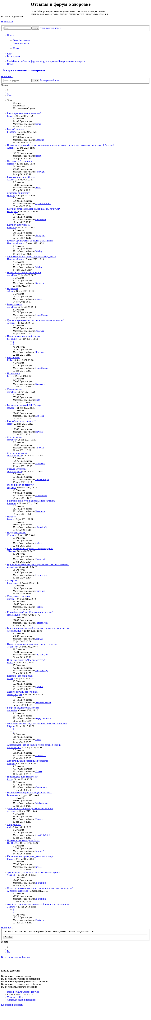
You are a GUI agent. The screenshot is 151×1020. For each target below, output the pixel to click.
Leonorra (11, 132)
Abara (10, 179)
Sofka (38, 124)
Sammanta (40, 384)
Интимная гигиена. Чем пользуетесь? (26, 660)
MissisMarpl (41, 495)
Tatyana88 (12, 646)
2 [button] (7, 92)
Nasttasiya (40, 463)
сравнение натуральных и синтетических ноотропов (33, 872)
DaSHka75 (12, 843)
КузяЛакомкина (43, 203)
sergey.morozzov (43, 718)
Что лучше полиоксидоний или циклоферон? (30, 548)
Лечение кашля (14, 389)
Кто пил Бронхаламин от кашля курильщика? (30, 240)
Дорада (10, 599)
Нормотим (12, 288)
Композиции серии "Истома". (22, 177)
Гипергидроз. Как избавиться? (22, 776)
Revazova (11, 503)
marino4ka (12, 710)
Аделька (11, 323)
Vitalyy (38, 251)
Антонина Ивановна (17, 891)
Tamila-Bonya (42, 479)
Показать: (9, 931)
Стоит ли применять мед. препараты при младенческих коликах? (40, 888)
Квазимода (12, 583)
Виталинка (12, 795)
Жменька (40, 352)
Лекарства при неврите (19, 193)
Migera (10, 726)
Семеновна (41, 787)
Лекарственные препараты (23, 70)
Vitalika (39, 607)
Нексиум (11, 516)
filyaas (10, 859)
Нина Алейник (14, 243)
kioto (37, 400)
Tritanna (11, 551)
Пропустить (7, 21)
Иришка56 (40, 559)
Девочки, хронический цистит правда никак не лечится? (35, 320)
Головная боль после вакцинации (24, 272)
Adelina (10, 148)
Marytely (11, 763)
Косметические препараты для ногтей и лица (30, 856)
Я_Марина (40, 883)
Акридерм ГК (14, 824)
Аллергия (12, 580)
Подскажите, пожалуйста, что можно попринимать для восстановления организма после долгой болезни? (60, 145)
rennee (10, 678)
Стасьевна (40, 219)
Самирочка (41, 575)
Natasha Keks (13, 615)
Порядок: (72, 931)
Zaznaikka (12, 567)
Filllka (10, 360)
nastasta (10, 163)
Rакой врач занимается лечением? (24, 113)
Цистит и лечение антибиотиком (23, 336)
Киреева (39, 416)
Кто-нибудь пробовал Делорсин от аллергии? (30, 612)
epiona (10, 291)
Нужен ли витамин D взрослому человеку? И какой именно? (38, 564)
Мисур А (40, 851)
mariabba (11, 275)
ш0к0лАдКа (41, 527)
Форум (16, 8)
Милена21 (40, 755)
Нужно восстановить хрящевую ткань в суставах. (32, 644)
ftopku (10, 116)
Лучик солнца (14, 630)
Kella (9, 376)
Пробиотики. (13, 373)
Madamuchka (41, 803)
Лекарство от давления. (19, 596)
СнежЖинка (41, 315)
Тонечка (39, 447)
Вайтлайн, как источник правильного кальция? (31, 500)
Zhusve (38, 771)
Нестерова (12, 211)
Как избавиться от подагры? (21, 421)
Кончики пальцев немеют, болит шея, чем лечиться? (33, 209)
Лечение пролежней (17, 453)
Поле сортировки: (36, 931)
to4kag (38, 543)
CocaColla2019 (42, 835)
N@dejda (11, 487)
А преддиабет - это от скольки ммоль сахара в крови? (34, 745)
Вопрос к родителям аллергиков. (23, 707)
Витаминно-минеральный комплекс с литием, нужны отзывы (38, 628)
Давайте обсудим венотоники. (22, 692)
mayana (10, 408)
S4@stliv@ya (41, 654)
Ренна (10, 662)
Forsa (9, 519)
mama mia (40, 591)
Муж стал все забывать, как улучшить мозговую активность (37, 723)
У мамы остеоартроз (17, 469)
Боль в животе (14, 304)
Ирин (38, 739)
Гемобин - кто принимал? (20, 676)
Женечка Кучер (14, 694)
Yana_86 (11, 875)
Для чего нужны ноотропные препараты (27, 761)
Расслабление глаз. (16, 129)
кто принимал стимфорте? (20, 485)
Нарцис (39, 819)
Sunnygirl (40, 171)
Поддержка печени (16, 532)
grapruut (39, 686)
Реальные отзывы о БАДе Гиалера (24, 405)
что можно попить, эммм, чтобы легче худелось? (31, 256)
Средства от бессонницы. (20, 161)
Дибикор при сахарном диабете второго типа (30, 808)
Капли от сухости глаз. (18, 224)
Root (9, 779)
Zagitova (11, 906)
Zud (9, 827)
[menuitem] (22, 40)
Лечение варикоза (16, 437)
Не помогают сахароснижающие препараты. (29, 792)
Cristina (10, 535)
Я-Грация (12, 339)
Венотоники (13, 357)
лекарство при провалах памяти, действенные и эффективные (38, 904)
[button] (10, 95)
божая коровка (14, 455)
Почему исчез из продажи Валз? (23, 840)
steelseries (11, 811)
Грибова (11, 195)
